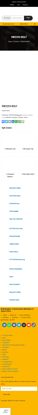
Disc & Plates (6, 340)
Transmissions (7, 364)
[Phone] (33, 325)
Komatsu (5, 352)
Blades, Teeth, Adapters (10, 371)
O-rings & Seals (7, 335)
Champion (5, 347)
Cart (18, 5)
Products (25, 5)
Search (28, 18)
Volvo (4, 338)
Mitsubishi (5, 357)
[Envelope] (29, 325)
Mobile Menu (23, 24)
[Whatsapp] (9, 325)
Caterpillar (5, 342)
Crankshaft (6, 366)
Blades (31, 115)
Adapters (25, 115)
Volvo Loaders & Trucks (9, 369)
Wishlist (12, 5)
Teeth (3, 117)
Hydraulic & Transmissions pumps (13, 345)
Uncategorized (7, 362)
